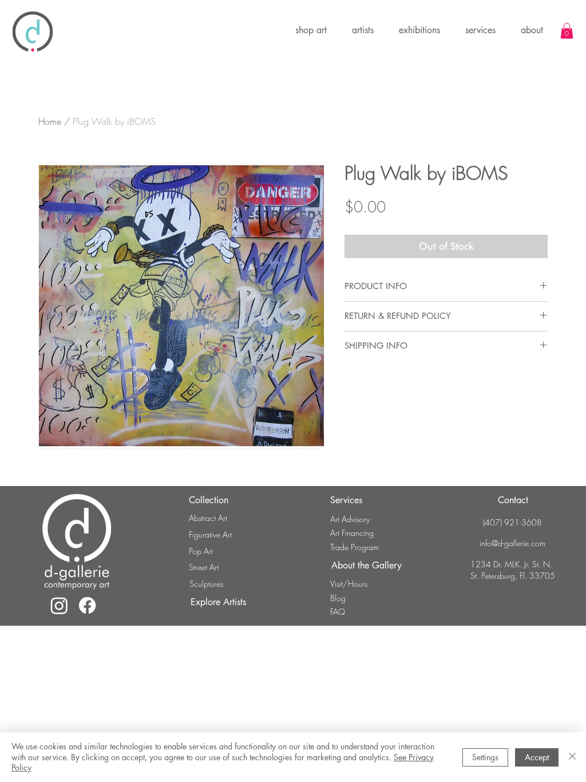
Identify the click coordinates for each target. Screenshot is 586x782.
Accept (537, 757)
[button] (419, 30)
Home (49, 121)
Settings (485, 757)
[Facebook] (87, 605)
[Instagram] (59, 605)
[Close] (572, 757)
